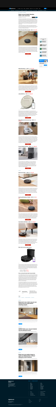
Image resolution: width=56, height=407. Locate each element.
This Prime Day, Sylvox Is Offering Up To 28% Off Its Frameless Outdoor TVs (44, 45)
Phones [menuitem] (22, 8)
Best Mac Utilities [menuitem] (22, 10)
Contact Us (31, 392)
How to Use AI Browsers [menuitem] (30, 10)
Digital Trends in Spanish (42, 394)
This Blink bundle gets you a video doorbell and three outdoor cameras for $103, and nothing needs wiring (44, 52)
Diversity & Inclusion (30, 401)
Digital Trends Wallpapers (42, 393)
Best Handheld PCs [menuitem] (26, 10)
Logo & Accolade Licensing (32, 395)
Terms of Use (30, 402)
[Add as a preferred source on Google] (33, 17)
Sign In (45, 8)
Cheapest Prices (22, 297)
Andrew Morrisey (20, 17)
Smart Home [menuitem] (36, 8)
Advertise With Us (31, 393)
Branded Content (41, 392)
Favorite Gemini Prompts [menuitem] (40, 10)
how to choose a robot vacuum (32, 25)
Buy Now (20, 170)
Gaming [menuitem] (24, 8)
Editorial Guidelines (32, 394)
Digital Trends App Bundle (42, 395)
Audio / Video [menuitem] (31, 8)
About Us (31, 391)
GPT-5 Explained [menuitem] (44, 10)
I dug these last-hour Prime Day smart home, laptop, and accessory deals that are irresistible (44, 42)
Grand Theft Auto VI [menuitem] (12, 10)
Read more (20, 349)
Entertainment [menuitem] (27, 8)
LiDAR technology (21, 190)
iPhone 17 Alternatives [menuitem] (35, 10)
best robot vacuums (22, 20)
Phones (31, 383)
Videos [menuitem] (39, 8)
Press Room (40, 400)
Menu (8, 8)
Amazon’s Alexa (23, 52)
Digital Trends (11, 9)
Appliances (19, 297)
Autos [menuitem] (34, 8)
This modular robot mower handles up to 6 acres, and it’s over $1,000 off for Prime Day (44, 49)
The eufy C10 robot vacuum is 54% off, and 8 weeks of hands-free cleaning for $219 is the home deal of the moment (44, 56)
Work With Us (30, 400)
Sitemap (39, 401)
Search (47, 8)
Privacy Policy (41, 66)
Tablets (41, 383)
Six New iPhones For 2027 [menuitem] (17, 10)
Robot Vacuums (32, 297)
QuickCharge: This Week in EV (27, 297)
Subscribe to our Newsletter (42, 391)
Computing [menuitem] (19, 8)
